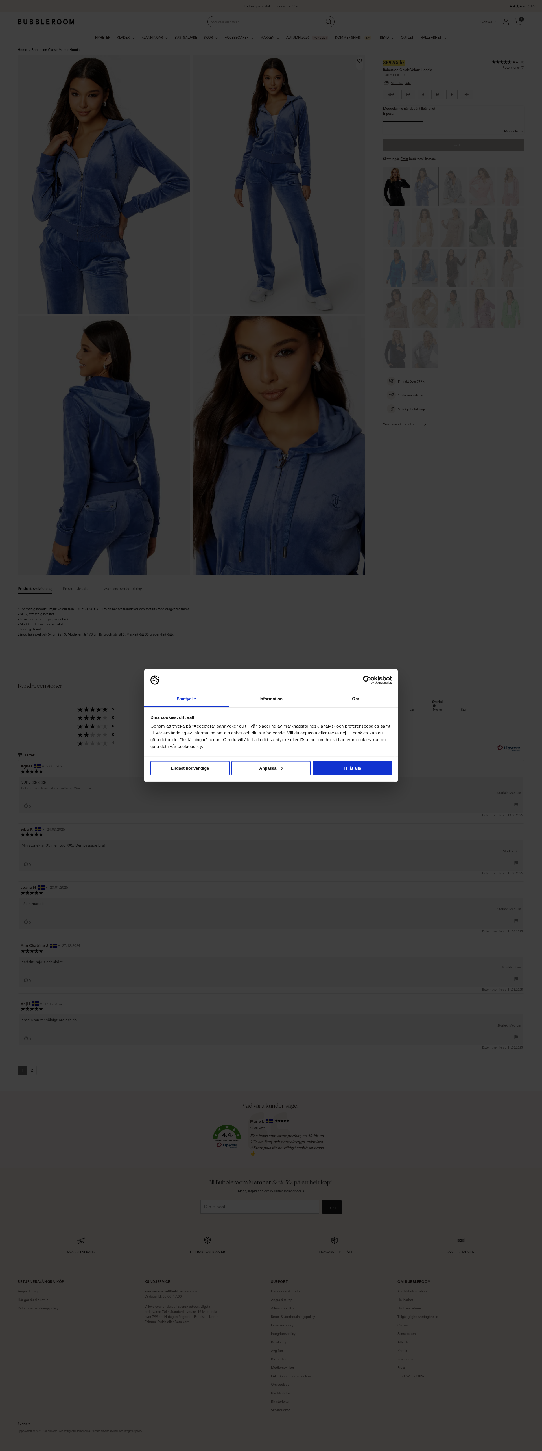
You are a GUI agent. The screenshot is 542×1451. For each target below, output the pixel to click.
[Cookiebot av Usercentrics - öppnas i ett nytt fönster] (367, 680)
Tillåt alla (352, 767)
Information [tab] (271, 698)
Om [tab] (355, 698)
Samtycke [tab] (186, 698)
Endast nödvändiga (190, 767)
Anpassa (267, 767)
